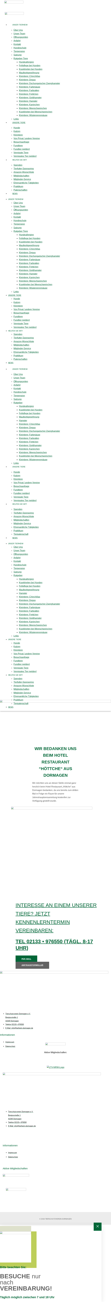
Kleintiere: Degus (27, 80)
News (15, 194)
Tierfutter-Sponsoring (24, 168)
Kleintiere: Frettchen (28, 94)
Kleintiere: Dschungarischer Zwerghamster (39, 83)
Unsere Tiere (18, 123)
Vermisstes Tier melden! (25, 156)
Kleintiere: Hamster (28, 101)
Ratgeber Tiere (21, 58)
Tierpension (19, 51)
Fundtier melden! (22, 149)
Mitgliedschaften (21, 176)
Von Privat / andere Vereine (27, 138)
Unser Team (19, 33)
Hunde (17, 128)
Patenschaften (20, 190)
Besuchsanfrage (21, 142)
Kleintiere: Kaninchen (29, 104)
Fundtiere (18, 145)
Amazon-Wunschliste (24, 172)
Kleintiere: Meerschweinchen (33, 108)
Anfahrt (17, 40)
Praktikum (18, 186)
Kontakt (17, 44)
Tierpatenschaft (21, 534)
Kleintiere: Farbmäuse (29, 87)
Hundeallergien (26, 62)
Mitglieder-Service (22, 179)
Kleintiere (18, 135)
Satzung (18, 55)
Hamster (23, 420)
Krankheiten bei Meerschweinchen (35, 112)
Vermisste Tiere (21, 152)
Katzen (17, 131)
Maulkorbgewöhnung (29, 73)
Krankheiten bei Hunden (30, 69)
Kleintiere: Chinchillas (29, 76)
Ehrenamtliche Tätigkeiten (26, 183)
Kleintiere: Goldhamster (30, 97)
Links (16, 119)
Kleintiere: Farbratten (29, 90)
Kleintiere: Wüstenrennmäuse (33, 115)
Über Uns (18, 30)
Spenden (18, 165)
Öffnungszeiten (21, 37)
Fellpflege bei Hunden (29, 65)
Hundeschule (20, 48)
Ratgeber (18, 403)
